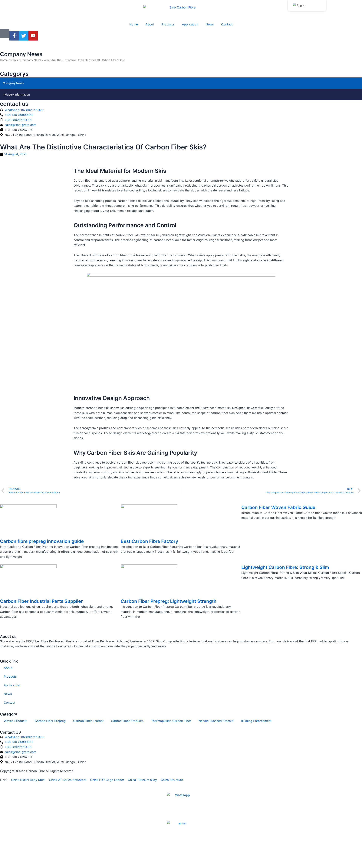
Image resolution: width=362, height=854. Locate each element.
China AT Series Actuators (67, 780)
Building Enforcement (256, 721)
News (210, 24)
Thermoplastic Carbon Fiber (171, 721)
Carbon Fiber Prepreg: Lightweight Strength (168, 601)
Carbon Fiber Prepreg (50, 721)
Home (133, 24)
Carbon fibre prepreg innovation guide (42, 541)
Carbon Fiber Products (127, 721)
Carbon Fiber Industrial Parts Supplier (41, 601)
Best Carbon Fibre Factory (149, 541)
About (149, 24)
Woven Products (15, 721)
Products (168, 24)
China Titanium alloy (142, 780)
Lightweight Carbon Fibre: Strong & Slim (285, 567)
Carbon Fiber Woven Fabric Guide (278, 507)
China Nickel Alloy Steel (28, 780)
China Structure (171, 780)
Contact (227, 24)
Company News (21, 54)
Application (190, 24)
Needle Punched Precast (216, 721)
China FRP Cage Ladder (106, 780)
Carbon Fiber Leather (88, 721)
